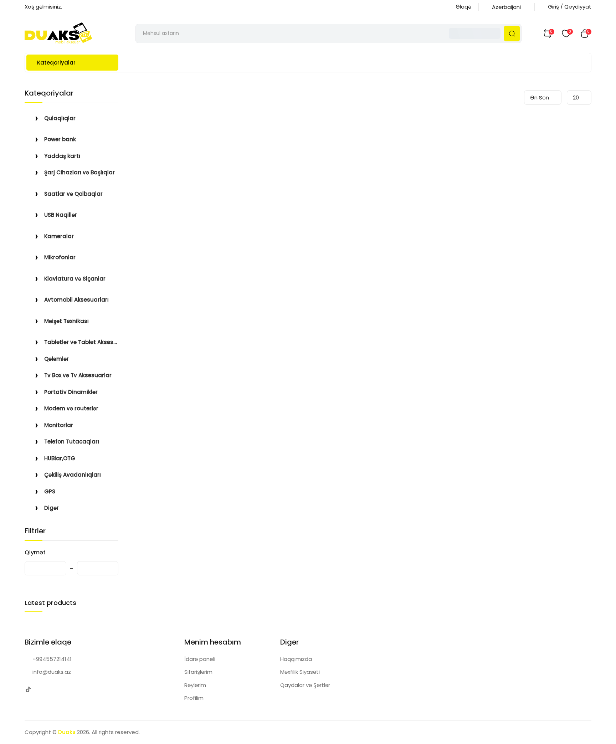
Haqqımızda (296, 659)
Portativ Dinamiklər (71, 392)
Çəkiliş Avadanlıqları (72, 474)
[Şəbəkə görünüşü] (503, 97)
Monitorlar (58, 425)
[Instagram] (42, 689)
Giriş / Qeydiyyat (569, 6)
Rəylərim (195, 685)
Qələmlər (56, 359)
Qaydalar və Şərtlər (305, 685)
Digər (51, 508)
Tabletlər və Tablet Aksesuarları (81, 342)
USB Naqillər (60, 215)
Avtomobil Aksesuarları (76, 299)
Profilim (194, 698)
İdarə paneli (199, 659)
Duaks (67, 732)
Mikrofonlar (60, 257)
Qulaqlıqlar (60, 118)
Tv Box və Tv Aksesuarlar (78, 375)
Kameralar (59, 236)
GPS (49, 491)
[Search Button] (512, 33)
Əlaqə (463, 6)
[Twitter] (28, 689)
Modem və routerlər (71, 408)
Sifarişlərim (198, 672)
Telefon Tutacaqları (71, 441)
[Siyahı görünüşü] (515, 97)
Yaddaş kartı (62, 156)
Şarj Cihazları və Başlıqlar (79, 172)
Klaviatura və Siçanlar (75, 278)
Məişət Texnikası (66, 321)
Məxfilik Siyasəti (300, 672)
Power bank (60, 139)
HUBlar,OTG (59, 458)
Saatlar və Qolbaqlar (73, 193)
